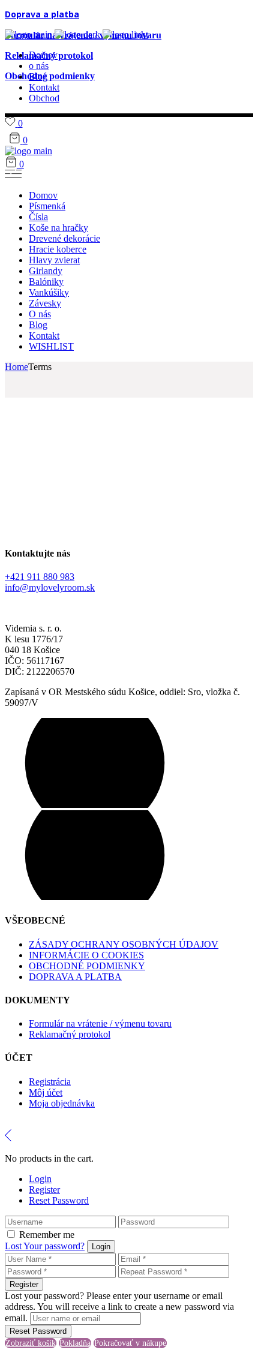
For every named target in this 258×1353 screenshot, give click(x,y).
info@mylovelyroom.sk (50, 587)
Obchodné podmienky (50, 76)
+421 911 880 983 (39, 577)
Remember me (46, 1234)
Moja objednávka (62, 1103)
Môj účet (45, 1092)
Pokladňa (75, 1343)
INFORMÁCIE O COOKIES (86, 955)
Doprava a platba (42, 14)
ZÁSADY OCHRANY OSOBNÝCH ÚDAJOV (123, 944)
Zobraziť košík (30, 1343)
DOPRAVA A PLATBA (75, 977)
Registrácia (50, 1082)
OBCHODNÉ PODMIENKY (87, 966)
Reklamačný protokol (69, 1034)
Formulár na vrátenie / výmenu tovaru (100, 1023)
